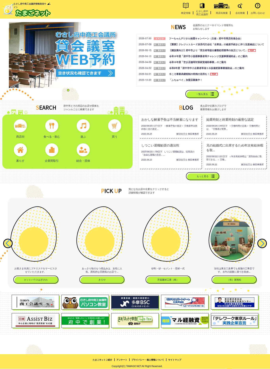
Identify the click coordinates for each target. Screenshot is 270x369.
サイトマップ (174, 359)
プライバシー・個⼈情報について (147, 359)
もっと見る (203, 176)
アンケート (121, 359)
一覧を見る (202, 94)
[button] (64, 90)
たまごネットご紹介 (102, 359)
